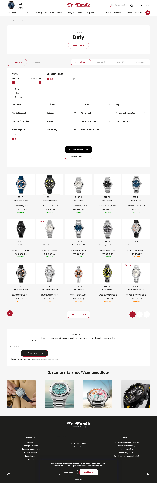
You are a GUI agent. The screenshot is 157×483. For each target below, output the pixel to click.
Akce (27, 93)
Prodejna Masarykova (31, 449)
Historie (129, 13)
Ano (27, 135)
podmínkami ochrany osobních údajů (45, 359)
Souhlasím (88, 472)
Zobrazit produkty (78, 149)
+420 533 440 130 (78, 443)
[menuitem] (15, 12)
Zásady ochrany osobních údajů (126, 456)
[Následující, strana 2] (147, 314)
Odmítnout (68, 472)
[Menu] (147, 12)
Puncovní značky (126, 449)
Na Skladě (27, 89)
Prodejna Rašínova (30, 446)
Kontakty (30, 442)
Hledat (131, 5)
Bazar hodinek (30, 456)
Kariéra (31, 459)
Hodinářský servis (31, 452)
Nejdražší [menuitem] (120, 62)
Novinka (27, 97)
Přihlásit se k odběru (34, 353)
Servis (108, 13)
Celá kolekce (78, 45)
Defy (62, 79)
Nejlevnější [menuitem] (100, 62)
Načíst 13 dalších (78, 314)
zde (101, 466)
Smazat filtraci (77, 157)
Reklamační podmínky (126, 446)
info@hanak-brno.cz (78, 447)
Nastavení (78, 479)
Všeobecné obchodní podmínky (126, 442)
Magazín (138, 13)
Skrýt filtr (18, 62)
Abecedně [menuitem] (140, 62)
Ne (27, 139)
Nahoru (10, 313)
